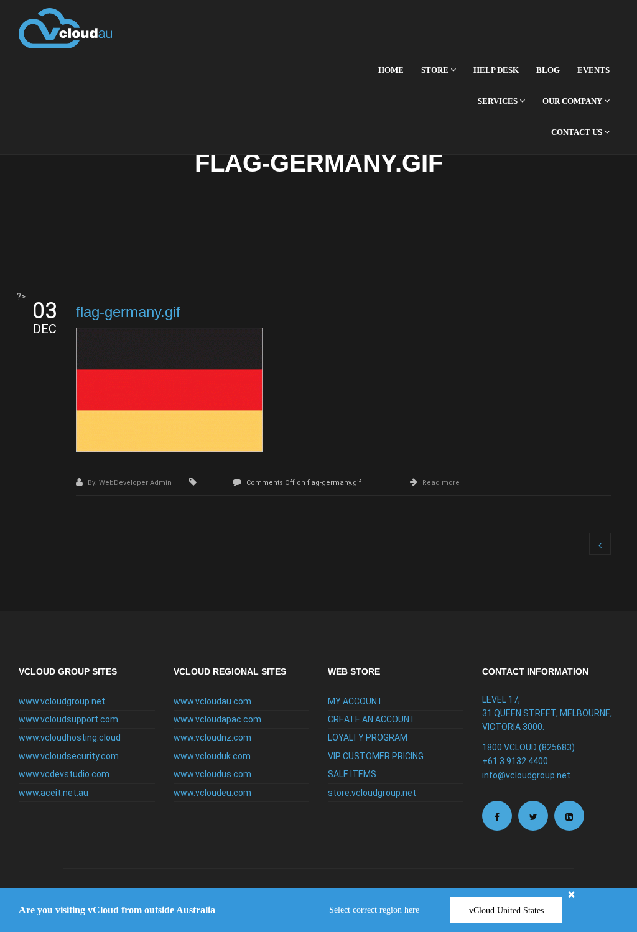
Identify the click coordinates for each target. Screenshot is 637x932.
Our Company (573, 101)
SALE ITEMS (352, 774)
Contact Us (577, 132)
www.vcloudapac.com (217, 719)
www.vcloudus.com (212, 774)
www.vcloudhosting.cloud (70, 737)
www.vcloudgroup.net (62, 701)
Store (435, 70)
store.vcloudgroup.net (372, 793)
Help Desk (496, 70)
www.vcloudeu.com (212, 793)
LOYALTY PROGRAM (367, 737)
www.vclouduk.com (212, 756)
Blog (548, 70)
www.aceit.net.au (53, 793)
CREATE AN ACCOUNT (372, 719)
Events (593, 70)
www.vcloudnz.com (212, 737)
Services (498, 101)
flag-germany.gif (128, 311)
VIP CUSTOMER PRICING (376, 756)
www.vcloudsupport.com (68, 719)
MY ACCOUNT (355, 701)
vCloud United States (506, 910)
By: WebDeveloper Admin (131, 483)
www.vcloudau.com (212, 701)
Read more (441, 483)
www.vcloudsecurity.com (69, 756)
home (391, 70)
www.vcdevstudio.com (64, 774)
